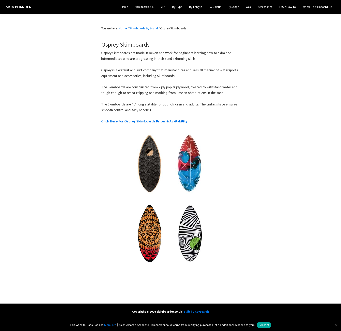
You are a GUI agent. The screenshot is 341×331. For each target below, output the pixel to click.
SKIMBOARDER (18, 6)
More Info (110, 324)
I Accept (264, 324)
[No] (336, 325)
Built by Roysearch (196, 311)
